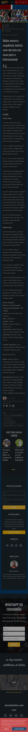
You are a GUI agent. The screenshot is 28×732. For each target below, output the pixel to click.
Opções (6, 729)
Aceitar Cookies (19, 729)
